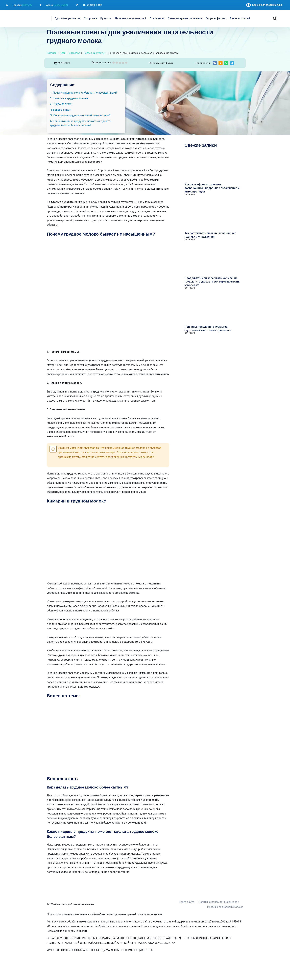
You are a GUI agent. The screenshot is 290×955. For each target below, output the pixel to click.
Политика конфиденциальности (218, 902)
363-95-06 (27, 5)
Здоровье (90, 18)
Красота (106, 18)
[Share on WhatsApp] (226, 63)
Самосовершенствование (185, 18)
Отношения (157, 18)
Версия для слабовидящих (266, 5)
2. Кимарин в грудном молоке (69, 98)
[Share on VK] (215, 63)
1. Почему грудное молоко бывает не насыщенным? (83, 92)
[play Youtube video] (108, 737)
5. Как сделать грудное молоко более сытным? (80, 115)
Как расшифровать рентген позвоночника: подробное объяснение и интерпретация (211, 188)
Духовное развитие (68, 18)
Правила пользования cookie (225, 907)
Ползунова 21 (61, 5)
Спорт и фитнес (215, 18)
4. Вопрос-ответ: (60, 109)
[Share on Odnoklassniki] (221, 63)
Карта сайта (186, 902)
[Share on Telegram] (232, 63)
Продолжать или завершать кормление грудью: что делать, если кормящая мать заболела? (212, 282)
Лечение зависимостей (130, 18)
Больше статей (240, 18)
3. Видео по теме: (61, 104)
